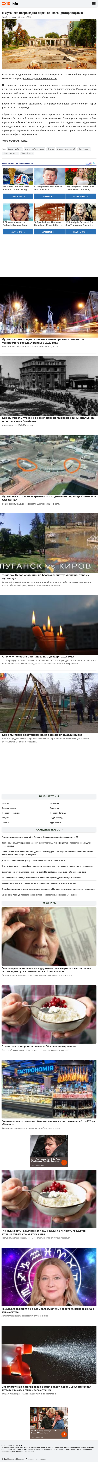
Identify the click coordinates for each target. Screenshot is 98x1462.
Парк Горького (84, 149)
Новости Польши (58, 813)
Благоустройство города (34, 149)
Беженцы (54, 803)
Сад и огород (56, 817)
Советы (5, 822)
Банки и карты (9, 808)
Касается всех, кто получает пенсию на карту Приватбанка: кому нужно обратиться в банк (44, 872)
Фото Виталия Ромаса (15, 141)
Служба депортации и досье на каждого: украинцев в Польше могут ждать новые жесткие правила (48, 889)
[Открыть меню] (93, 3)
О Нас (4, 1459)
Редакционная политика (36, 1459)
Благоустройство (14, 149)
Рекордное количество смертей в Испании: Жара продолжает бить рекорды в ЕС (40, 837)
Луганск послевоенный (66, 149)
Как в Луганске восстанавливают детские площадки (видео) (42, 734)
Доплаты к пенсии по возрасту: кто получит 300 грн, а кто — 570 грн (33, 860)
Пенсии (5, 803)
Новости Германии (11, 813)
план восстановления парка (80, 103)
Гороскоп (54, 808)
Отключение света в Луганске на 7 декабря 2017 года (38, 656)
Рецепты (6, 817)
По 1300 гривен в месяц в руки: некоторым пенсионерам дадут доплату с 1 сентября (41, 878)
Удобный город (9, 17)
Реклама (20, 1459)
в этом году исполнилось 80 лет (40, 78)
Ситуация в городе (10, 153)
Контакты (12, 1459)
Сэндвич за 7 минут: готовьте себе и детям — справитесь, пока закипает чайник (39, 895)
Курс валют (55, 822)
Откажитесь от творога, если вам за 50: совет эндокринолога (39, 1046)
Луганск (51, 149)
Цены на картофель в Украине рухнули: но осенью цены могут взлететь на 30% (39, 883)
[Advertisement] (49, 255)
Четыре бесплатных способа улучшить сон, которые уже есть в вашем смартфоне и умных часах (48, 866)
